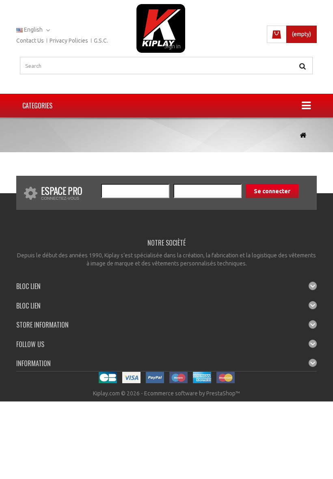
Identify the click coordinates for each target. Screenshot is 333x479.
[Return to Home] (303, 135)
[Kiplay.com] (160, 28)
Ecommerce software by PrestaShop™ (192, 393)
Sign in (172, 46)
